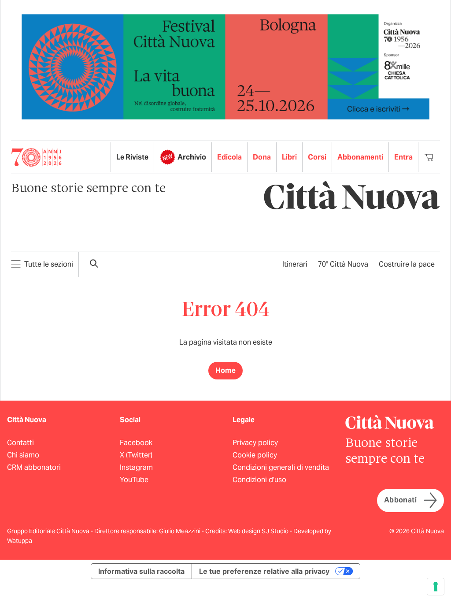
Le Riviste (132, 157)
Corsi (317, 157)
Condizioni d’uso (259, 479)
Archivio (191, 157)
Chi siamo (23, 455)
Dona (262, 157)
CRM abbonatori (34, 467)
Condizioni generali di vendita (281, 467)
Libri (289, 157)
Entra (403, 157)
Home (225, 370)
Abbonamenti (360, 157)
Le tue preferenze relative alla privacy (264, 571)
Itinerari (294, 264)
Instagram (136, 467)
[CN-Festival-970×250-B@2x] (225, 66)
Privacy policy (255, 442)
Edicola (229, 157)
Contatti (20, 442)
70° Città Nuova (343, 264)
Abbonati (400, 500)
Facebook (136, 442)
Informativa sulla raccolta (141, 571)
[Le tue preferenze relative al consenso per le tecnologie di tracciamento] (435, 586)
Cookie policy (255, 455)
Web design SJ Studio (259, 531)
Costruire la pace (407, 264)
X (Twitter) (136, 455)
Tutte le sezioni (48, 264)
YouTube (134, 479)
